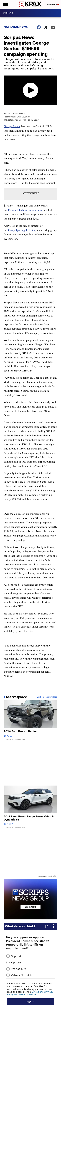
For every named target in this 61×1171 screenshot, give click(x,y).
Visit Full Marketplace (47, 697)
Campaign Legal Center (21, 230)
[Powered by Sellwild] (52, 876)
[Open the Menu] (5, 4)
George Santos (12, 126)
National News (16, 26)
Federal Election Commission (25, 210)
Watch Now (51, 4)
